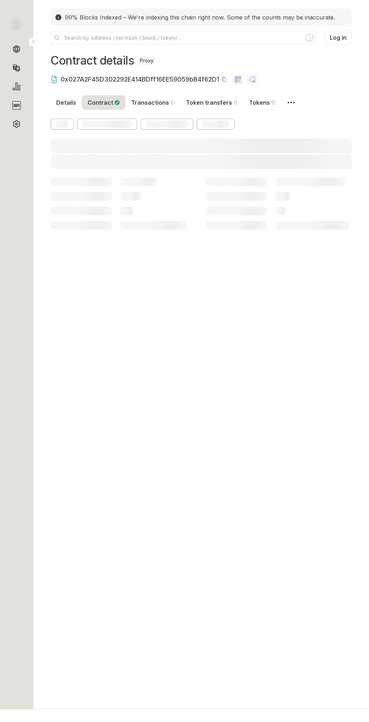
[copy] (225, 79)
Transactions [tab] (152, 102)
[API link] (16, 105)
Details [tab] (66, 102)
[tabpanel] (201, 191)
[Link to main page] (16, 24)
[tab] (103, 102)
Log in (338, 37)
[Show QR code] (238, 79)
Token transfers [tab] (211, 102)
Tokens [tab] (262, 102)
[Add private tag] (252, 79)
